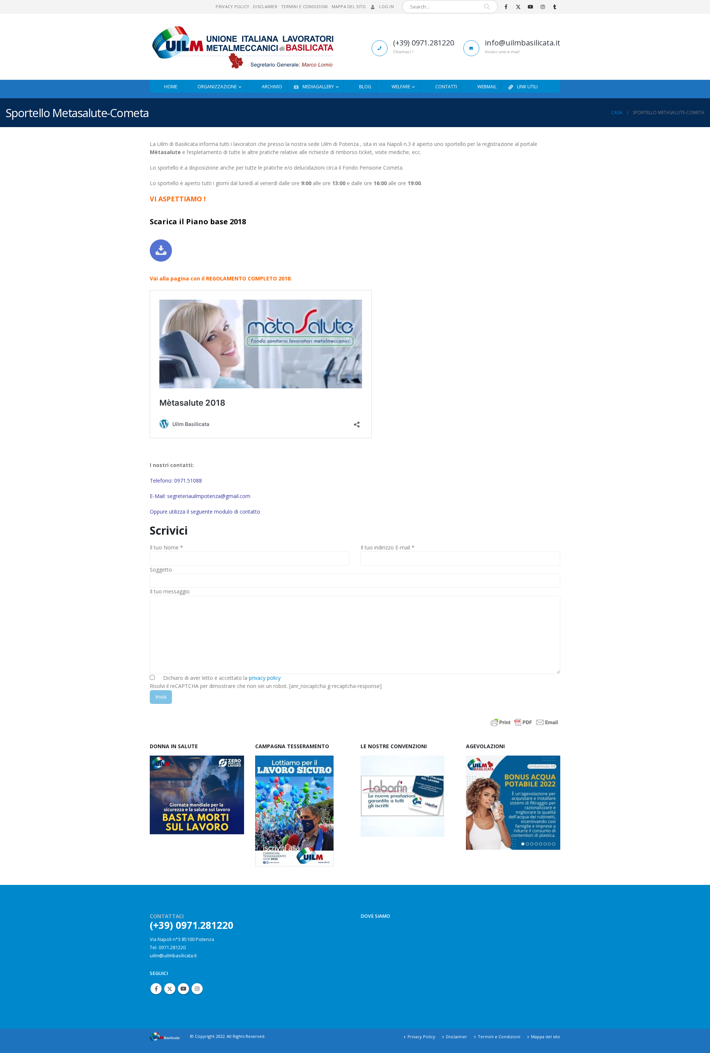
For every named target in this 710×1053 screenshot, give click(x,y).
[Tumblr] (555, 6)
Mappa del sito (349, 6)
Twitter (169, 988)
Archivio (272, 87)
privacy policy (265, 677)
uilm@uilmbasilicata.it (173, 956)
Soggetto (161, 569)
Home (170, 87)
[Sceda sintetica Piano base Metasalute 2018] (161, 250)
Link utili (527, 87)
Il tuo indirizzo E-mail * (388, 547)
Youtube (183, 988)
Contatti (446, 87)
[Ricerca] (487, 6)
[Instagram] (542, 6)
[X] (518, 6)
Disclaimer (265, 6)
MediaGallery (318, 87)
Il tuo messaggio (170, 591)
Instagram (197, 988)
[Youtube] (530, 6)
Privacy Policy (232, 6)
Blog (365, 87)
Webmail (487, 87)
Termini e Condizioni (304, 6)
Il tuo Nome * (166, 547)
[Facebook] (506, 6)
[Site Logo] (242, 47)
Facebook (156, 988)
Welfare (401, 87)
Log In (386, 6)
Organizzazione (217, 87)
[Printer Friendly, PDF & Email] (524, 721)
